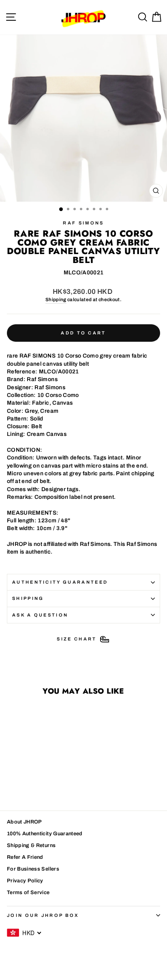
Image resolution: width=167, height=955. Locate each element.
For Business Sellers (33, 869)
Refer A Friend (25, 857)
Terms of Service (28, 892)
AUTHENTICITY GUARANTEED (60, 582)
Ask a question (40, 614)
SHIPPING (28, 598)
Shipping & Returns (31, 845)
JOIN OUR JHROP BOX (43, 915)
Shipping (55, 299)
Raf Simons (83, 222)
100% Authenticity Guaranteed (45, 833)
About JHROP (24, 822)
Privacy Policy (25, 881)
